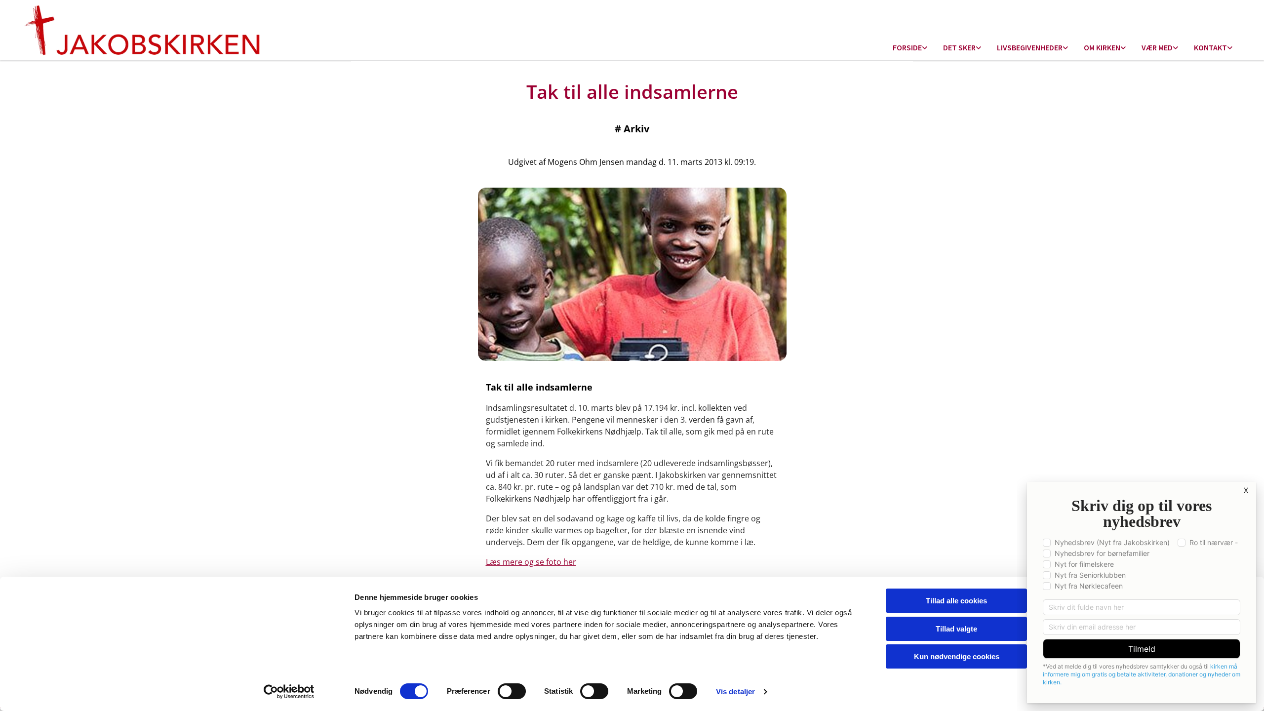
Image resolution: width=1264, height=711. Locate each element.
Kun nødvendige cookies (956, 656)
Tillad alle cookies (956, 600)
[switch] (512, 691)
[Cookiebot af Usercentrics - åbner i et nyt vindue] (289, 691)
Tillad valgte (956, 629)
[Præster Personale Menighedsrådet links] (1229, 48)
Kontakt (1210, 47)
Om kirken (1102, 47)
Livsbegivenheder (1030, 47)
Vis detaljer (735, 691)
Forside (907, 47)
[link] (910, 48)
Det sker (959, 47)
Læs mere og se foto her (531, 561)
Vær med (1157, 47)
